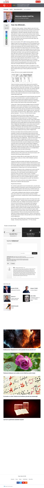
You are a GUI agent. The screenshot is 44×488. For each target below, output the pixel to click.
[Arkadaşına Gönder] (6, 40)
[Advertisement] (22, 321)
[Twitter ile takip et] (20, 483)
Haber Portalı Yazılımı (9, 486)
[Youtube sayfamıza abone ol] (23, 483)
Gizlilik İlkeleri (25, 479)
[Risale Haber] (6, 1)
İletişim (20, 479)
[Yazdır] (6, 42)
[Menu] (37, 2)
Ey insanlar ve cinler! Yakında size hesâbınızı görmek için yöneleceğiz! (24, 5)
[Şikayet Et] (35, 277)
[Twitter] (6, 34)
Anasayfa (12, 479)
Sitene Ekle (31, 479)
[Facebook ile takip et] (18, 483)
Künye (17, 479)
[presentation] (7, 5)
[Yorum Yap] (6, 44)
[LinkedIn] (6, 36)
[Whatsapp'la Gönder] (6, 38)
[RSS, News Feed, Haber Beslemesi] (26, 483)
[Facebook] (6, 32)
